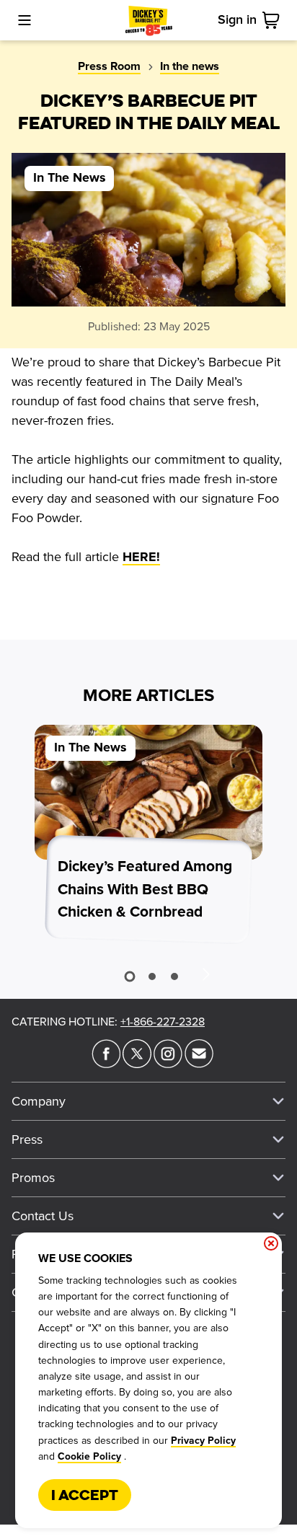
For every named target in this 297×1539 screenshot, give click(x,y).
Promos (33, 1178)
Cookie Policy (89, 1457)
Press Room (109, 66)
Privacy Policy (203, 1441)
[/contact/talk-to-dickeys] (199, 1064)
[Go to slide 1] (129, 976)
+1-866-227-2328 (162, 1022)
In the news (189, 66)
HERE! (141, 557)
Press (27, 1139)
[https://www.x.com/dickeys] (137, 1064)
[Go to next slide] (205, 973)
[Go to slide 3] (174, 976)
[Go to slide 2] (152, 976)
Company (39, 1101)
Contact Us (43, 1216)
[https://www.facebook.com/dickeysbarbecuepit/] (106, 1064)
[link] (273, 20)
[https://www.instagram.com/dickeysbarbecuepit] (168, 1064)
